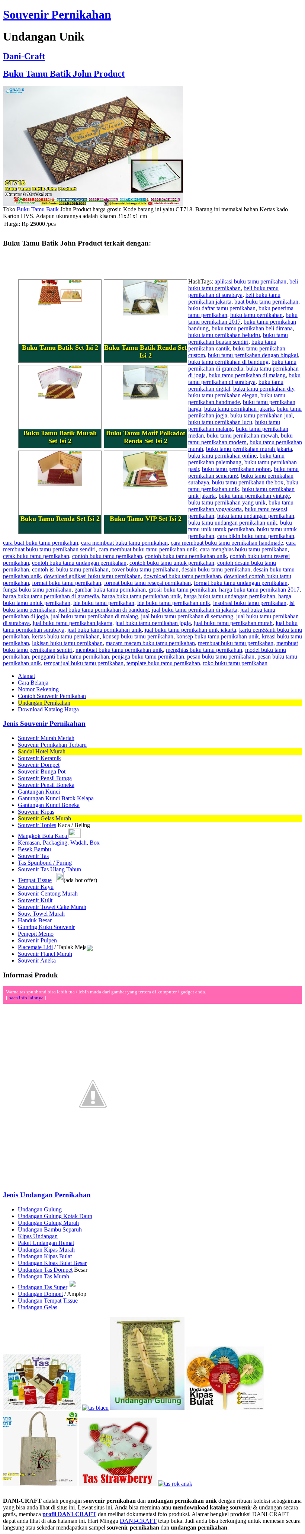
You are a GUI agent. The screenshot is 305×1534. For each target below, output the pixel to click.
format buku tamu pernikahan (66, 583)
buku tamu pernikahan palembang (236, 458)
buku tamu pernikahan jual (261, 415)
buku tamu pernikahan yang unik (227, 502)
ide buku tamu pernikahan (103, 603)
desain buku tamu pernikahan (216, 569)
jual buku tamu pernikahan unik (104, 630)
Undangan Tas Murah (43, 1276)
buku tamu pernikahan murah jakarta (249, 449)
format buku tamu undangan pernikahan (241, 583)
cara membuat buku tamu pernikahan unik (148, 549)
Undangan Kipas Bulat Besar (52, 1263)
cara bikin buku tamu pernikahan (255, 536)
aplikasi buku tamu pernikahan (250, 281)
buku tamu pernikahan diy (263, 388)
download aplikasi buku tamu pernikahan (92, 576)
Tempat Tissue (35, 880)
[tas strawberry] (118, 1483)
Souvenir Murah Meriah (46, 738)
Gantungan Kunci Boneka (49, 805)
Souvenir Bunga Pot (41, 771)
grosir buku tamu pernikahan (182, 589)
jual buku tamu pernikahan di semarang (187, 616)
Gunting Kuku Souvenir (46, 927)
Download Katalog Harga (48, 709)
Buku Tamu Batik (38, 209)
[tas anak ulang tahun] (175, 1483)
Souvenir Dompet (39, 765)
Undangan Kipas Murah (46, 1249)
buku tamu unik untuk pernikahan (240, 525)
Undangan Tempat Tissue (48, 1300)
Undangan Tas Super (42, 1287)
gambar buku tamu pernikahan (110, 589)
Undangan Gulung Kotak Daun (55, 1216)
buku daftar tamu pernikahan (222, 308)
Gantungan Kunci (39, 791)
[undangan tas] (42, 1408)
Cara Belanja (33, 682)
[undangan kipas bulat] (225, 1408)
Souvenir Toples (37, 825)
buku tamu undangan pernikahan (255, 516)
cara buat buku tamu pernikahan (40, 542)
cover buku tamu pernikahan (145, 569)
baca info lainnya (26, 997)
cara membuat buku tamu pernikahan (124, 542)
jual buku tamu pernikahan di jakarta (194, 609)
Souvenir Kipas (36, 811)
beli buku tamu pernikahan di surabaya (233, 291)
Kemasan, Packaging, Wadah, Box (59, 842)
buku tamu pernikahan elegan (222, 395)
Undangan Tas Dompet (45, 1269)
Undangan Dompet (40, 1294)
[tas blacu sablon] (40, 1483)
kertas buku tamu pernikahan (66, 636)
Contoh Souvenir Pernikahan (52, 696)
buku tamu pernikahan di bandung (228, 362)
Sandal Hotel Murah (41, 751)
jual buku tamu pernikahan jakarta (72, 623)
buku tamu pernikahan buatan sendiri (238, 338)
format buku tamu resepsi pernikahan (147, 583)
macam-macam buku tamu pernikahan (150, 643)
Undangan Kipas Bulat (45, 1256)
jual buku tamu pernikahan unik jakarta (190, 630)
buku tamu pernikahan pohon (236, 469)
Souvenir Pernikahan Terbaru (52, 745)
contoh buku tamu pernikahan (107, 556)
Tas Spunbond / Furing (45, 862)
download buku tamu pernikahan (182, 576)
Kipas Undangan (38, 1236)
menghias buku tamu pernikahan (204, 650)
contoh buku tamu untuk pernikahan (171, 563)
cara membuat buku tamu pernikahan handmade (227, 542)
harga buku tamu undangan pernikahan (229, 596)
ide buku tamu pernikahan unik (173, 603)
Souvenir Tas (33, 856)
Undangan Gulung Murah (48, 1223)
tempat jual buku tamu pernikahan (83, 663)
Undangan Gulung (40, 1209)
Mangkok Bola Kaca (43, 836)
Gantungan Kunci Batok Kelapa (56, 798)
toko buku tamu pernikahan (235, 663)
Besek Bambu (34, 849)
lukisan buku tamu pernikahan (67, 643)
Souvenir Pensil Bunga (45, 778)
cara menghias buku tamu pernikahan (244, 549)
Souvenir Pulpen (37, 940)
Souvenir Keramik (39, 758)
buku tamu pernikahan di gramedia (242, 365)
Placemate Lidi (35, 947)
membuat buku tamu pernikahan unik (119, 650)
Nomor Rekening (38, 689)
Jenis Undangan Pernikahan (47, 1195)
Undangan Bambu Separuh (50, 1229)
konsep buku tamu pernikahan (138, 636)
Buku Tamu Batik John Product (64, 74)
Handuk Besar (35, 920)
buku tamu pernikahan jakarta (239, 409)
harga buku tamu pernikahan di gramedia (51, 596)
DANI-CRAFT (138, 1521)
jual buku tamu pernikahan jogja (153, 623)
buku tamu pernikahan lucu (220, 422)
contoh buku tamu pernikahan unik (186, 556)
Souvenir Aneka (37, 960)
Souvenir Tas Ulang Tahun (49, 869)
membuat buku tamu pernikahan (235, 643)
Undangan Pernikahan (44, 702)
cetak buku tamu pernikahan (36, 556)
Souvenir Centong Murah (48, 893)
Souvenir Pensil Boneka (46, 785)
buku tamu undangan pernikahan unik (232, 522)
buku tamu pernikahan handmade (236, 398)
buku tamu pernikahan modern (240, 438)
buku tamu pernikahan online (222, 455)
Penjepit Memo (36, 934)
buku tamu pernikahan (256, 315)
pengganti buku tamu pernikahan (70, 656)
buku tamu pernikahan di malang (247, 375)
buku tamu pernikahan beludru (224, 335)
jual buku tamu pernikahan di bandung (103, 609)
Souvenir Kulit (35, 900)
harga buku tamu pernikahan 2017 (259, 589)
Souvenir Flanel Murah (45, 954)
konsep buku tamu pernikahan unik (217, 636)
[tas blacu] (95, 1408)
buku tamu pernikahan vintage (254, 496)
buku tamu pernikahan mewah (242, 435)
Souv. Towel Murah (41, 913)
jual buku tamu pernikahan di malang (94, 616)
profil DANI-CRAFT (69, 1514)
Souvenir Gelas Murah (44, 818)
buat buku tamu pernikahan (266, 301)
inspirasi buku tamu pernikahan (249, 603)
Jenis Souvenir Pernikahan (44, 723)
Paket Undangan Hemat (46, 1243)
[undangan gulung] (147, 1408)
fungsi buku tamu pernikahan (37, 589)
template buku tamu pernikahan (163, 663)
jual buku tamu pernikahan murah (233, 623)
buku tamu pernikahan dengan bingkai (253, 355)
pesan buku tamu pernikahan (220, 656)
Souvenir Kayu (36, 887)
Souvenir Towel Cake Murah (52, 907)
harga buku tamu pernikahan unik (141, 596)
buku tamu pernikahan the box (247, 482)
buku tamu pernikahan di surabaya (244, 378)
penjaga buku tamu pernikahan (148, 656)
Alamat (26, 676)
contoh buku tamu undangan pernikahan (79, 563)
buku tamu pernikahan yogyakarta (240, 505)
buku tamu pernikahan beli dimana (252, 328)
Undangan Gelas (37, 1307)
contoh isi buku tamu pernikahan (70, 569)
